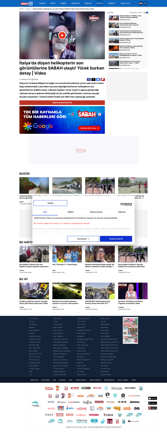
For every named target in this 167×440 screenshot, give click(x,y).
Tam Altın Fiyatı (34, 360)
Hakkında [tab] (122, 212)
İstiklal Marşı (105, 371)
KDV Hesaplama (58, 357)
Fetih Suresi (81, 348)
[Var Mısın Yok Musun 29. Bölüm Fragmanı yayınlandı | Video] (133, 291)
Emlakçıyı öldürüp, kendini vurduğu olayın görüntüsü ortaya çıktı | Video (33, 302)
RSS (54, 380)
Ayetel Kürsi (81, 327)
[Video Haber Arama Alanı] (145, 3)
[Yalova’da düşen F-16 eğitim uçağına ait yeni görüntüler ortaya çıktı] (34, 185)
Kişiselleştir (82, 239)
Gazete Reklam (81, 380)
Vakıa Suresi (105, 318)
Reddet (50, 203)
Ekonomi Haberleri (59, 374)
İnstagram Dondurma (84, 330)
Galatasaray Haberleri (60, 339)
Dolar (30, 371)
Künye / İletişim (122, 380)
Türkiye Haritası (58, 368)
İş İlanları (32, 321)
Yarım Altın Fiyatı (34, 357)
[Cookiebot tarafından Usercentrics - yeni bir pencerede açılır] (122, 204)
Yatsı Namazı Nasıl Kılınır (109, 339)
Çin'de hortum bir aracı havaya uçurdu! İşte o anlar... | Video (130, 62)
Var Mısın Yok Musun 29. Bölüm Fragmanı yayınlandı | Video (130, 302)
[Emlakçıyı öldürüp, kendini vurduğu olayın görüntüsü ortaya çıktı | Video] (34, 291)
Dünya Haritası (82, 374)
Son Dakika (33, 324)
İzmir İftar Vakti (34, 345)
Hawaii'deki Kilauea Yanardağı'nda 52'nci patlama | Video (131, 47)
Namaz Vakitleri (34, 330)
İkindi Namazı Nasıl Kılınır (109, 351)
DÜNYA (99, 3)
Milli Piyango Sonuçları (60, 363)
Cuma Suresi (81, 321)
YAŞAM (42, 3)
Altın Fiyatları (33, 351)
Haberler (32, 327)
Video (21, 9)
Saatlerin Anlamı (106, 363)
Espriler (103, 321)
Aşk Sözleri (81, 357)
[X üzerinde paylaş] (93, 79)
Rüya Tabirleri (57, 327)
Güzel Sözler (81, 333)
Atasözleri (80, 363)
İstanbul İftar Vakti (35, 339)
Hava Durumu (57, 330)
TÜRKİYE (111, 3)
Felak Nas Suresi (82, 345)
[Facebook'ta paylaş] (89, 79)
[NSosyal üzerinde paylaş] (98, 79)
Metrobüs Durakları (83, 354)
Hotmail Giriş (81, 351)
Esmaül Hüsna (105, 368)
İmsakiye (32, 333)
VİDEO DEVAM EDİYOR (62, 103)
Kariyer (134, 380)
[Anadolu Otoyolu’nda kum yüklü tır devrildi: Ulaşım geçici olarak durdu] (67, 185)
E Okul (55, 321)
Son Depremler (58, 333)
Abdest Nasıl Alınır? (83, 360)
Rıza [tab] (45, 212)
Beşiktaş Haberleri (59, 345)
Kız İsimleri (80, 371)
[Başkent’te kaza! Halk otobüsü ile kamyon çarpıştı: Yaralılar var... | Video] (133, 185)
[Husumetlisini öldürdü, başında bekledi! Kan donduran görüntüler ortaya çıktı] (100, 185)
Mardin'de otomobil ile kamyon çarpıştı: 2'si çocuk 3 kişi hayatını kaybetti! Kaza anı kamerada (65, 302)
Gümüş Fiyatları (34, 368)
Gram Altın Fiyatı (34, 348)
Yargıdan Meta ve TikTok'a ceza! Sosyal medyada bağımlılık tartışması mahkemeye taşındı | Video (130, 16)
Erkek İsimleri (81, 366)
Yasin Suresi (81, 324)
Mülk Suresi (105, 330)
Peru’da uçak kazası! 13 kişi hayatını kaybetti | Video (132, 39)
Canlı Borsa (57, 318)
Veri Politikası (33, 318)
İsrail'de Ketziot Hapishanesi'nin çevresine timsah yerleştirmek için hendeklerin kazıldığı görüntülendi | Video (131, 32)
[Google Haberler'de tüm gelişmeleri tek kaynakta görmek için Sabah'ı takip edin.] (62, 121)
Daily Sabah (46, 380)
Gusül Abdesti (105, 336)
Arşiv (70, 380)
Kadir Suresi (105, 333)
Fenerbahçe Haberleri (60, 342)
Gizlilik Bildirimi (109, 380)
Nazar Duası (81, 342)
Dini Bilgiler (104, 366)
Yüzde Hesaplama (83, 318)
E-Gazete (62, 380)
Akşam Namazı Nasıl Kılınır (110, 342)
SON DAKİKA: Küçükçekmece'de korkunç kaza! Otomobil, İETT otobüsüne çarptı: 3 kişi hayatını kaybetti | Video (97, 302)
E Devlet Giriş (58, 324)
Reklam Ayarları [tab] (96, 212)
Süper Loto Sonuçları (60, 360)
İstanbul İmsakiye (35, 336)
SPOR (52, 3)
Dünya (28, 9)
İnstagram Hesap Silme (85, 339)
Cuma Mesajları (106, 374)
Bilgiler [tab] (71, 212)
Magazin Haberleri (59, 371)
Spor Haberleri (58, 336)
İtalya (24, 62)
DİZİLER (88, 3)
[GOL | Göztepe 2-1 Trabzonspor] (67, 254)
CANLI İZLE (125, 3)
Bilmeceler (80, 336)
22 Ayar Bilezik (34, 366)
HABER (63, 3)
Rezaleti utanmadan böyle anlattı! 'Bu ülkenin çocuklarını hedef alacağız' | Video (99, 265)
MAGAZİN (75, 3)
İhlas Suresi (104, 327)
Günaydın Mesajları (107, 354)
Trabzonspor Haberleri (60, 348)
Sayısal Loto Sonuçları (60, 366)
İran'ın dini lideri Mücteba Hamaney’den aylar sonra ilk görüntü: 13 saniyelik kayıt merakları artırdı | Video (132, 24)
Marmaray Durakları (107, 360)
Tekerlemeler (105, 324)
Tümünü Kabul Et (116, 239)
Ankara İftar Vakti (34, 342)
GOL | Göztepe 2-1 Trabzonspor (64, 264)
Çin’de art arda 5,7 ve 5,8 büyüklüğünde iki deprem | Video (131, 54)
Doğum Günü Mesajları (108, 357)
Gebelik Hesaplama (60, 354)
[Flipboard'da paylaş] (103, 79)
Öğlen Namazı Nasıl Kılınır (109, 348)
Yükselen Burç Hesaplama (62, 351)
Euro (30, 374)
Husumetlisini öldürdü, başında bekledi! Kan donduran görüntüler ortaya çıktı (131, 265)
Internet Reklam (95, 380)
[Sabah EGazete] (130, 346)
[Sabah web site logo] (141, 3)
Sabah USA (34, 380)
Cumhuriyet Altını (34, 363)
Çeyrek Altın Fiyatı (35, 354)
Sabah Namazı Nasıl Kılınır (109, 345)
